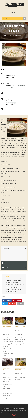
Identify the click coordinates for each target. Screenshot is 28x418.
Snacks (6, 346)
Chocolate (5, 384)
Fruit (8, 337)
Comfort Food (6, 336)
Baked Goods (6, 334)
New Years (5, 390)
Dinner (13, 85)
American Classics (7, 379)
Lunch (16, 85)
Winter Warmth (6, 398)
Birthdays (5, 383)
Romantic (5, 391)
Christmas (10, 384)
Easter (8, 388)
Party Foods (5, 344)
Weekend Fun (16, 87)
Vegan (24, 377)
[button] (12, 415)
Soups (11, 87)
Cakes (9, 383)
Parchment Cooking (7, 343)
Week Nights (5, 351)
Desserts (4, 337)
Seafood (7, 87)
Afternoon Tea (6, 377)
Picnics (10, 344)
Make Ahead (10, 341)
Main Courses (21, 85)
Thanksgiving (9, 393)
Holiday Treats (6, 339)
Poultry (17, 341)
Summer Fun (5, 348)
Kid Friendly (22, 336)
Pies (3, 346)
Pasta (20, 377)
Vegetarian (9, 350)
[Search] (24, 18)
